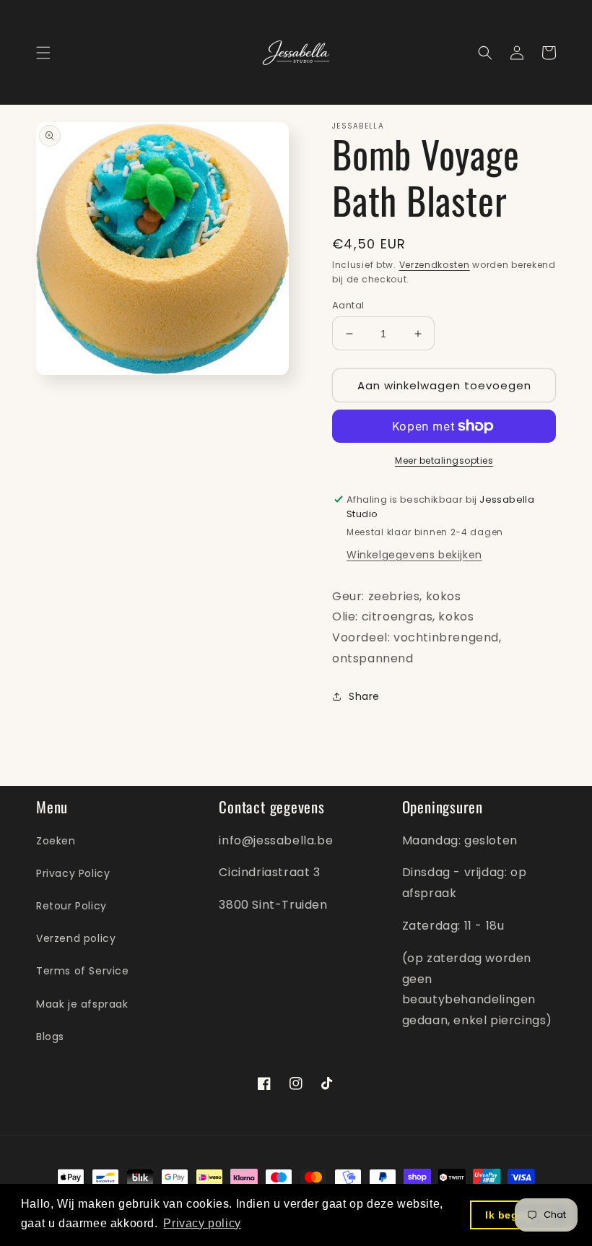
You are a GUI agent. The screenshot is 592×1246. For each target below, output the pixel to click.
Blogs (50, 1036)
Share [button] (364, 696)
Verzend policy (76, 938)
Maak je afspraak (82, 1004)
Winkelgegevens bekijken (414, 555)
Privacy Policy (73, 873)
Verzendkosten (434, 265)
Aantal (348, 305)
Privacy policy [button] (201, 1223)
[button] (43, 53)
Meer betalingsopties (444, 460)
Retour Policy (71, 906)
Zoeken (56, 841)
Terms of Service (82, 971)
